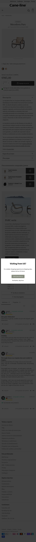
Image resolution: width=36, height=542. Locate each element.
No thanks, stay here (18, 280)
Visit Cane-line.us (18, 276)
